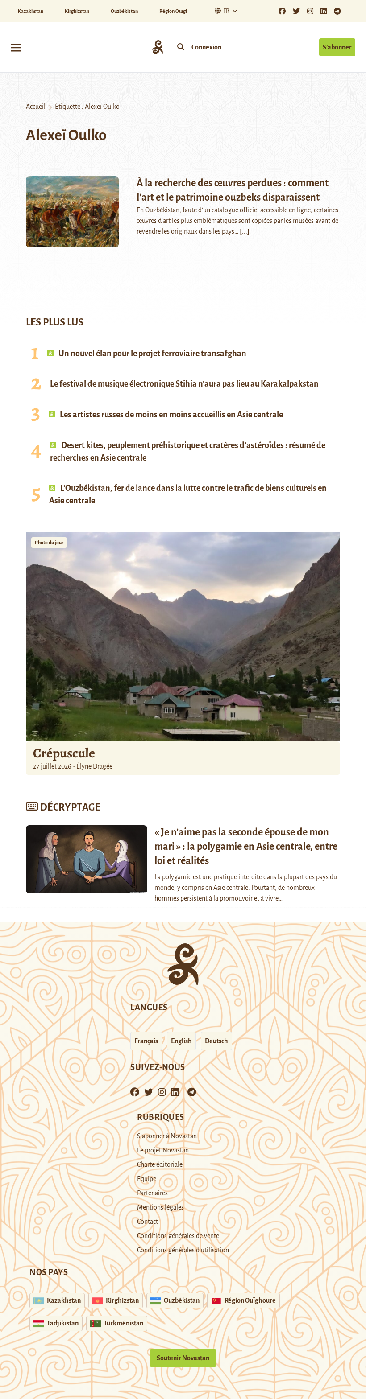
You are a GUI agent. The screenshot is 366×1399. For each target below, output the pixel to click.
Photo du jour (49, 542)
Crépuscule (65, 753)
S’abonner (337, 47)
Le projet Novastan (163, 1150)
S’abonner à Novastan (167, 1136)
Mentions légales (160, 1207)
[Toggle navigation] (16, 47)
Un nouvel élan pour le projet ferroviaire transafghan (151, 353)
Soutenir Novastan (183, 1358)
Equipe (146, 1178)
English (181, 1041)
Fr (226, 11)
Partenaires (152, 1193)
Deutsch (216, 1041)
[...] (245, 231)
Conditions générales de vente (178, 1235)
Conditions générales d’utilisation (183, 1250)
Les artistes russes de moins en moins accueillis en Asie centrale (170, 414)
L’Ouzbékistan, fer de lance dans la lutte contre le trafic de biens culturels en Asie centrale (188, 494)
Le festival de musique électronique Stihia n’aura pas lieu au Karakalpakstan (184, 383)
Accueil (36, 106)
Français (146, 1041)
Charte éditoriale (160, 1164)
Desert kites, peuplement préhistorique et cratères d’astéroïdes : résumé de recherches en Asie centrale (187, 451)
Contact (147, 1221)
